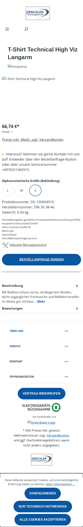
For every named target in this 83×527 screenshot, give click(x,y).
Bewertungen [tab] (12, 308)
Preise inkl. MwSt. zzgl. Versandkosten (33, 139)
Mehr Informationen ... (60, 484)
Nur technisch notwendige (43, 506)
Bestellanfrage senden (41, 259)
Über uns (16, 331)
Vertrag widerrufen (41, 393)
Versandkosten (58, 435)
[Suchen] (26, 29)
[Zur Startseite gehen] (37, 12)
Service (15, 346)
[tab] (40, 293)
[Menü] (7, 29)
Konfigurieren (43, 493)
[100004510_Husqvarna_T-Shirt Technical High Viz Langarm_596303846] (41, 98)
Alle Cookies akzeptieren (42, 519)
